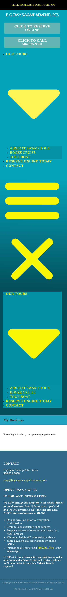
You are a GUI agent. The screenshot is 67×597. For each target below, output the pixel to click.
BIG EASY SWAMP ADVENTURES (32, 15)
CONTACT (15, 166)
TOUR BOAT (20, 157)
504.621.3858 (11, 473)
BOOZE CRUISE (22, 152)
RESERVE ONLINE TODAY (29, 161)
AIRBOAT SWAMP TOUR (30, 148)
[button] (32, 229)
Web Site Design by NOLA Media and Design (34, 589)
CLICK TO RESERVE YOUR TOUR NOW (33, 5)
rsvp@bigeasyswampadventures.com (25, 480)
